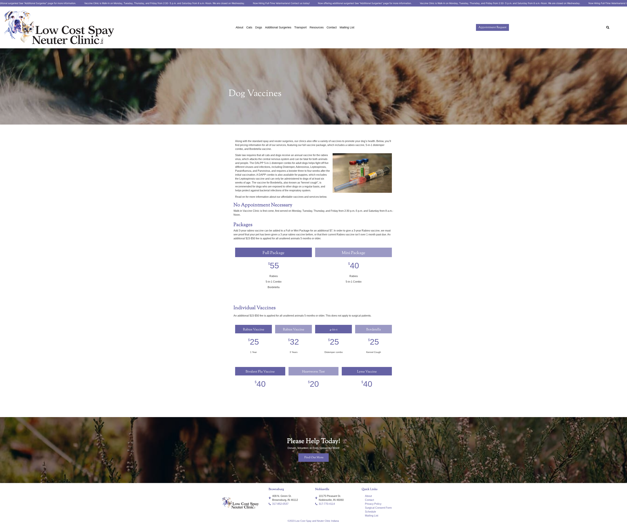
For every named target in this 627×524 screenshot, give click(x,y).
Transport (300, 27)
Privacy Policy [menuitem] (373, 503)
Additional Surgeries (278, 27)
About (239, 27)
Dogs (258, 27)
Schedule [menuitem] (370, 511)
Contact (332, 27)
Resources (317, 27)
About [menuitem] (368, 496)
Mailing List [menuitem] (371, 515)
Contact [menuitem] (369, 500)
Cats (249, 27)
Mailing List (347, 27)
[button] (607, 27)
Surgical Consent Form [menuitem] (378, 507)
